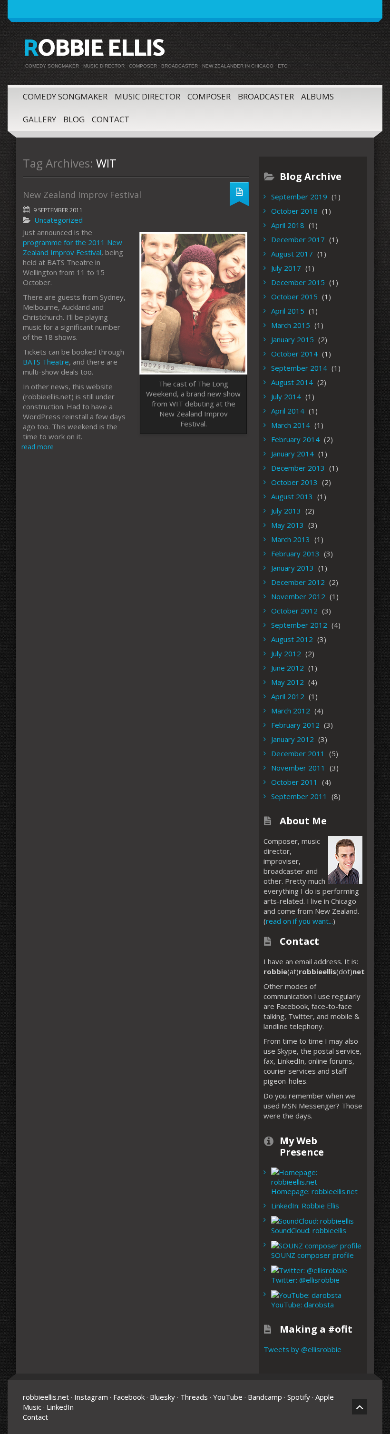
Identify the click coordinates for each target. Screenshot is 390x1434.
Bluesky (162, 1397)
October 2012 (294, 610)
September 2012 (299, 625)
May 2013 (287, 525)
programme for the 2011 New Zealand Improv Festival (72, 247)
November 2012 (298, 596)
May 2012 (287, 682)
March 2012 (290, 710)
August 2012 (292, 639)
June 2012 (287, 667)
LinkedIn (60, 1407)
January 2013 (292, 568)
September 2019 (299, 196)
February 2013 (295, 553)
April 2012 (287, 696)
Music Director (147, 96)
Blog (74, 119)
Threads (194, 1397)
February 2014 (295, 439)
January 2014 (292, 453)
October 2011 (294, 782)
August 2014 (292, 382)
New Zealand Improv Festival (82, 194)
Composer (209, 96)
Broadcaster (266, 96)
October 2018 (294, 211)
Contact (110, 119)
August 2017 (292, 253)
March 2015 (290, 325)
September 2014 (299, 368)
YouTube (228, 1397)
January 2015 (292, 339)
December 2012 (298, 582)
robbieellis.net (46, 1397)
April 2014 (287, 410)
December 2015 (298, 282)
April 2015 (287, 311)
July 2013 (286, 510)
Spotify (298, 1397)
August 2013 (292, 496)
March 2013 (290, 539)
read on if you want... (299, 921)
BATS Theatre (46, 361)
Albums (317, 96)
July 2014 (286, 396)
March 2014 (290, 425)
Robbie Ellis (93, 49)
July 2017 (286, 268)
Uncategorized (58, 220)
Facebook (129, 1397)
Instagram (91, 1397)
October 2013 (294, 482)
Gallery (39, 119)
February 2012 (295, 725)
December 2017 (298, 239)
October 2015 (294, 296)
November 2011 (298, 767)
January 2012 (292, 739)
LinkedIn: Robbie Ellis (305, 1205)
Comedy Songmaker (65, 96)
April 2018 (287, 225)
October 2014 (294, 353)
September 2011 (299, 796)
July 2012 (286, 653)
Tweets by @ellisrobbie (302, 1349)
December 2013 (298, 468)
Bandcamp (265, 1397)
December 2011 (298, 753)
